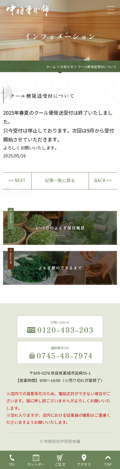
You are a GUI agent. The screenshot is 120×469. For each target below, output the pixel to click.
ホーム (51, 67)
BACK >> (102, 180)
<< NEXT (17, 180)
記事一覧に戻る (60, 180)
